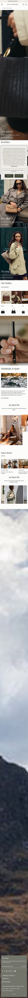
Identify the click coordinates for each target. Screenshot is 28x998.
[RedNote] (15, 971)
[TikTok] (13, 971)
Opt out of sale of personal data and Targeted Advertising (14, 171)
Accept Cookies (19, 175)
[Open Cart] (26, 4)
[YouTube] (6, 971)
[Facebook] (2, 971)
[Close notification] (26, 1)
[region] (14, 162)
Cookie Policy (14, 166)
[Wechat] (10, 971)
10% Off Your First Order (13, 1)
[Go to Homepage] (12, 4)
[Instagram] (4, 971)
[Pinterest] (8, 971)
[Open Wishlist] (23, 4)
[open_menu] (2, 4)
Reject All (9, 175)
